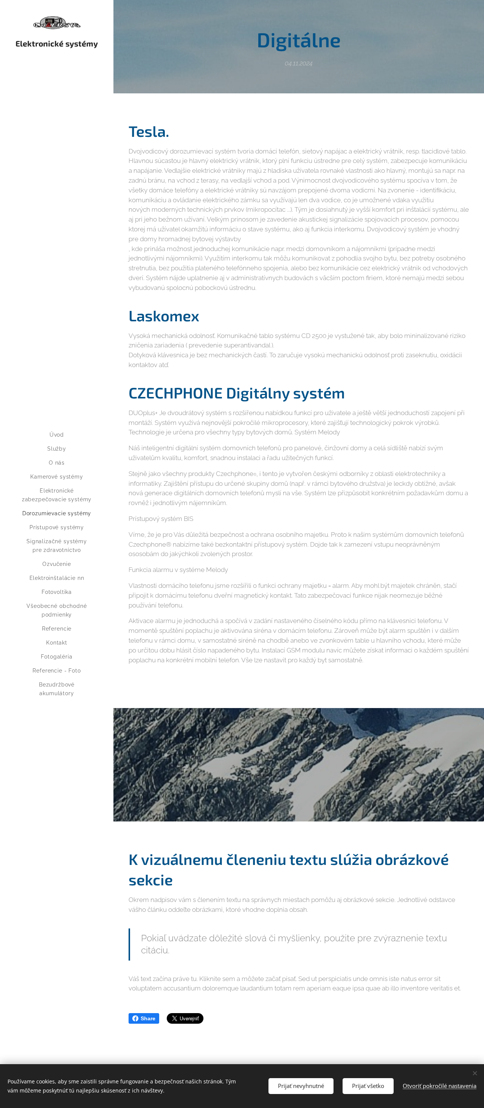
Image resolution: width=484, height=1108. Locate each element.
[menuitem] (56, 435)
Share (148, 1018)
